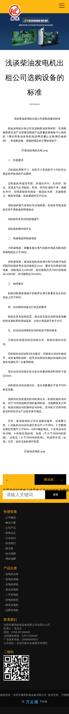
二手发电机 (12, 594)
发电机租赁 (12, 599)
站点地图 (11, 553)
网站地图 (11, 558)
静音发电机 (12, 604)
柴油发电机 (12, 589)
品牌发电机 (12, 610)
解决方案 (11, 522)
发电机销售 (12, 584)
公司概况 (11, 517)
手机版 (43, 701)
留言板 (9, 548)
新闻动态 (11, 532)
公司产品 (11, 527)
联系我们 (11, 543)
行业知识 (11, 538)
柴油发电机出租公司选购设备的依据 (50, 479)
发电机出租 (12, 574)
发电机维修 (12, 579)
